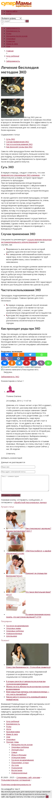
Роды (8, 33)
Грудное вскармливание (17, 625)
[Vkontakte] (7, 355)
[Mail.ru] (18, 358)
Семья (14, 752)
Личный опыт (17, 749)
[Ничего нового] (23, 367)
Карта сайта (11, 11)
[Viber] (7, 358)
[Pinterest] (30, 358)
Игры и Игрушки (18, 755)
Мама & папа (12, 43)
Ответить (10, 453)
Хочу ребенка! (12, 721)
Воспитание (16, 770)
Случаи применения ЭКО (17, 141)
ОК (47, 796)
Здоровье (10, 38)
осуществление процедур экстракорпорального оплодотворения (26, 240)
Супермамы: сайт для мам (28, 777)
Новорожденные (14, 633)
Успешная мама (18, 757)
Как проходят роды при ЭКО (19, 146)
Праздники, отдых (20, 762)
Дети (8, 729)
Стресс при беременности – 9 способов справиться (28, 667)
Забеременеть (13, 28)
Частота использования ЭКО (19, 144)
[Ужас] (4, 367)
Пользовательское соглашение (15, 780)
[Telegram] (30, 355)
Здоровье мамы (13, 628)
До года (15, 765)
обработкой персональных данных (30, 502)
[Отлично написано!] (11, 369)
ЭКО (17, 376)
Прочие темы (12, 742)
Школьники (11, 636)
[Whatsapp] (41, 355)
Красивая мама (13, 731)
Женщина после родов (16, 36)
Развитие (10, 41)
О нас (8, 13)
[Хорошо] (36, 367)
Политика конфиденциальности (16, 784)
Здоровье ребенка (15, 631)
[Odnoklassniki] (18, 355)
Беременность (13, 31)
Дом (8, 46)
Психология (16, 767)
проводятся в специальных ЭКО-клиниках (20, 175)
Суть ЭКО (10, 139)
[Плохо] (12, 367)
